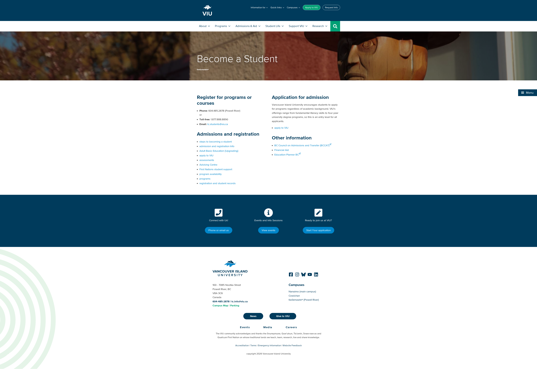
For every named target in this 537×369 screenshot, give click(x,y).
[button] (527, 92)
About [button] (203, 26)
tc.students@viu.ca (217, 124)
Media (267, 327)
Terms (253, 345)
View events (268, 230)
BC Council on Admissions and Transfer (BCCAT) (301, 145)
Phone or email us (218, 230)
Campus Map (220, 305)
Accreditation (242, 345)
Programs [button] (221, 26)
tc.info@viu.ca (239, 301)
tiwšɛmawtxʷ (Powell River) (304, 299)
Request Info (331, 7)
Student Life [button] (273, 26)
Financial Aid (281, 149)
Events (245, 327)
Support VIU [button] (297, 26)
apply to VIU (206, 155)
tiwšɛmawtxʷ (203, 69)
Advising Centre (208, 164)
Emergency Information (269, 345)
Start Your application (318, 230)
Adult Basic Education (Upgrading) (218, 150)
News (253, 316)
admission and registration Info (216, 146)
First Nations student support (215, 169)
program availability (210, 174)
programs (204, 178)
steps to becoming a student (215, 141)
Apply (311, 7)
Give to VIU (282, 316)
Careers (291, 327)
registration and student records (217, 183)
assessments (206, 160)
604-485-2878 (221, 301)
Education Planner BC (286, 154)
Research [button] (318, 26)
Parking (234, 305)
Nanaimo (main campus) (302, 291)
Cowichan (294, 295)
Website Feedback (292, 345)
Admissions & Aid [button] (246, 26)
